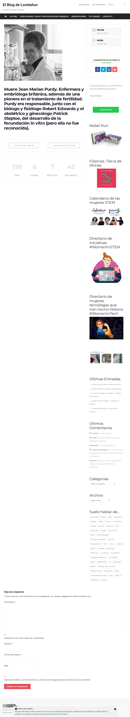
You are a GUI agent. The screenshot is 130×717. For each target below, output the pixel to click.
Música (93, 548)
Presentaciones (78, 16)
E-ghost (93, 526)
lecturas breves (96, 544)
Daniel (95, 433)
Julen (94, 438)
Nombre (8, 643)
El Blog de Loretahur (20, 5)
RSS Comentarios (99, 4)
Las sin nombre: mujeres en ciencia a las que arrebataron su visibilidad (106, 453)
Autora (13, 16)
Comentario (10, 602)
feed (117, 526)
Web (111, 575)
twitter (116, 571)
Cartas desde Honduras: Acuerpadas (106, 389)
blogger (93, 521)
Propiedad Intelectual (98, 557)
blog (110, 517)
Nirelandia (110, 548)
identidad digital (103, 535)
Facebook (109, 526)
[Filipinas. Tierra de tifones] (106, 187)
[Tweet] (103, 69)
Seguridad (117, 562)
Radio (92, 562)
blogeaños (118, 517)
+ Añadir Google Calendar (23, 145)
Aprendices (94, 517)
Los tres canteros (108, 445)
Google (103, 530)
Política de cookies (60, 714)
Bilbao (103, 517)
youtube (103, 580)
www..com (96, 352)
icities (92, 535)
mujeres (119, 544)
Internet (111, 539)
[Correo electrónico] (114, 69)
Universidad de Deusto (98, 575)
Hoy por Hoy (112, 530)
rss (110, 562)
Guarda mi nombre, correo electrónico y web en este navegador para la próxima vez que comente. (47, 679)
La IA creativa (105, 433)
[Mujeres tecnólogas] (106, 339)
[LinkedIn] (109, 69)
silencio (93, 566)
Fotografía (94, 16)
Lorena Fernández (99, 450)
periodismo (105, 553)
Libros (112, 544)
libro (106, 544)
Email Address (96, 96)
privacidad (115, 553)
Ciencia (107, 521)
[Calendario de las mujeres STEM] (106, 224)
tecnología (108, 571)
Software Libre (96, 571)
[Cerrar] (115, 709)
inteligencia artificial (98, 539)
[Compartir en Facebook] (97, 69)
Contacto (107, 16)
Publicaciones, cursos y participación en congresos (44, 16)
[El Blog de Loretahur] (5, 16)
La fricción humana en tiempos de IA (106, 384)
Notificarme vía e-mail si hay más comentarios (24, 638)
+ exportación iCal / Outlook (63, 145)
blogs (101, 521)
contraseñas (117, 521)
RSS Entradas (84, 4)
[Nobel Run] (106, 147)
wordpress (94, 580)
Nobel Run (94, 553)
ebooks (101, 526)
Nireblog (101, 548)
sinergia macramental (106, 566)
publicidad (113, 557)
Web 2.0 (118, 575)
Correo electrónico (13, 654)
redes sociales (102, 562)
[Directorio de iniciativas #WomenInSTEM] (106, 283)
